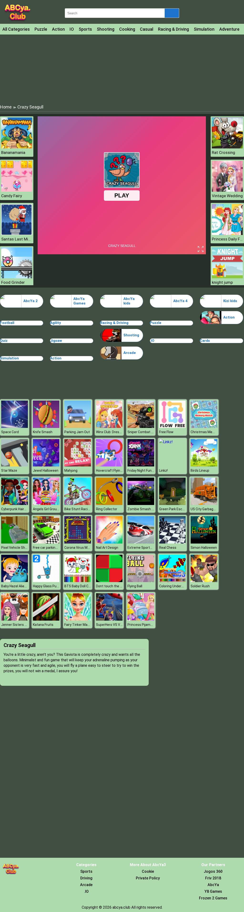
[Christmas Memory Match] (204, 426)
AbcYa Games (79, 301)
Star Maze (9, 470)
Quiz (4, 340)
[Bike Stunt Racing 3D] (77, 503)
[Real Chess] (172, 542)
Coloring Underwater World (179, 586)
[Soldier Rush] (204, 581)
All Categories (16, 29)
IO (72, 29)
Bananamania (13, 152)
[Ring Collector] (109, 503)
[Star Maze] (14, 465)
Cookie (148, 871)
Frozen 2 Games (213, 898)
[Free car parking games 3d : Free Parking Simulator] (46, 542)
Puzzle (41, 29)
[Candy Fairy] (16, 190)
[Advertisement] (122, 69)
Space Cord (10, 432)
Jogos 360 (213, 871)
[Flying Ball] (140, 581)
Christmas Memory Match (211, 432)
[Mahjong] (77, 465)
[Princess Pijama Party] (140, 619)
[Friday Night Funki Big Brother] (140, 465)
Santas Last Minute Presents (16, 239)
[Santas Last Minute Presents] (16, 233)
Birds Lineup (200, 470)
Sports (85, 29)
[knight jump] (227, 277)
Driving (86, 878)
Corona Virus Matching (81, 547)
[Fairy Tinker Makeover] (77, 619)
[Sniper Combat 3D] (140, 426)
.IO (152, 340)
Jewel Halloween (45, 470)
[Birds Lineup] (204, 465)
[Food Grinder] (16, 277)
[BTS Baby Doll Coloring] (77, 581)
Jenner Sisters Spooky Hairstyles (26, 625)
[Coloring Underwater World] (172, 581)
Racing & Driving (173, 29)
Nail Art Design (107, 547)
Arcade (129, 353)
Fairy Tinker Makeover (81, 625)
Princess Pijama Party (144, 625)
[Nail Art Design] (109, 542)
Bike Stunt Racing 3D (80, 509)
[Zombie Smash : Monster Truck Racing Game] (140, 503)
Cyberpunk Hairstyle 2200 (20, 509)
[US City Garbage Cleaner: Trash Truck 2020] (204, 503)
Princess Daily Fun (227, 239)
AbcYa (213, 885)
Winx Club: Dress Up (111, 432)
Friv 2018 (213, 878)
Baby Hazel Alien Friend (18, 586)
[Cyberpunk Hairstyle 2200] (14, 503)
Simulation (204, 29)
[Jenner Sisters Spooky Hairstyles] (14, 619)
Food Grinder (13, 282)
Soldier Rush (200, 586)
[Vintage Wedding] (227, 190)
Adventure (229, 29)
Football (7, 323)
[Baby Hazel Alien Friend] (14, 581)
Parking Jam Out (77, 432)
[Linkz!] (166, 442)
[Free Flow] (172, 426)
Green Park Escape (173, 509)
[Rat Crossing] (227, 147)
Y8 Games (213, 891)
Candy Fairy (11, 195)
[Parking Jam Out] (77, 426)
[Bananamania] (16, 147)
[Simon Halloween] (204, 542)
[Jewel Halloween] (46, 465)
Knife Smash (42, 432)
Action (58, 29)
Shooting (105, 29)
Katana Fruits (43, 625)
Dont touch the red (110, 586)
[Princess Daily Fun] (227, 233)
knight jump (222, 282)
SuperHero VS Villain (111, 625)
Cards (205, 340)
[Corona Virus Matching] (77, 542)
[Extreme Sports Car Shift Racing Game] (140, 542)
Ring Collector (106, 509)
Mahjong (70, 470)
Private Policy (148, 878)
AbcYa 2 (30, 301)
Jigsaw (56, 340)
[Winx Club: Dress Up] (109, 426)
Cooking (127, 29)
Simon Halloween (204, 547)
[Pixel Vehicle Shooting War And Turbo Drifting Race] (14, 542)
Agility (55, 323)
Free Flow (166, 432)
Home (6, 106)
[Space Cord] (14, 426)
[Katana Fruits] (46, 619)
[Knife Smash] (46, 426)
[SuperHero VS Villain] (109, 619)
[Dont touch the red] (109, 581)
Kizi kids (230, 301)
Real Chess (167, 547)
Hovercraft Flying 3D (111, 470)
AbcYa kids (129, 301)
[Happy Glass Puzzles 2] (46, 581)
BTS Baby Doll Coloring (81, 586)
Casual (146, 29)
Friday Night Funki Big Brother (149, 470)
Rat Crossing (223, 152)
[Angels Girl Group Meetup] (46, 503)
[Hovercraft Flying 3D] (109, 465)
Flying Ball (134, 586)
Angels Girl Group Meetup (52, 509)
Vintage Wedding (227, 195)
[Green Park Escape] (172, 503)
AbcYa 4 (180, 301)
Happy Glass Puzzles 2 (50, 586)
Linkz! (163, 470)
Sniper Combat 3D (141, 432)
